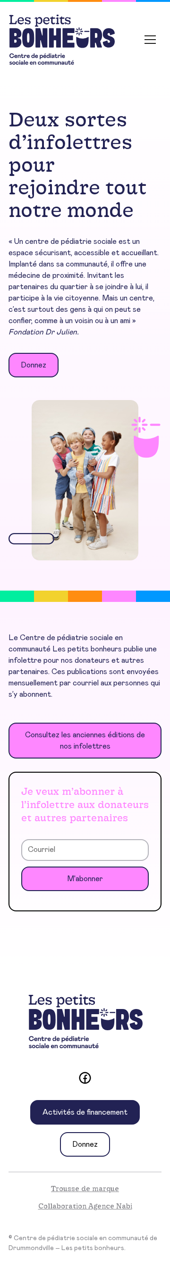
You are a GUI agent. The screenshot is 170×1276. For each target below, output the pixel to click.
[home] (61, 39)
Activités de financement (85, 1112)
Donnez (33, 365)
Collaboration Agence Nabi (85, 1206)
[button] (150, 39)
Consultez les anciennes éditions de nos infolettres (85, 740)
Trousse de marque (85, 1188)
